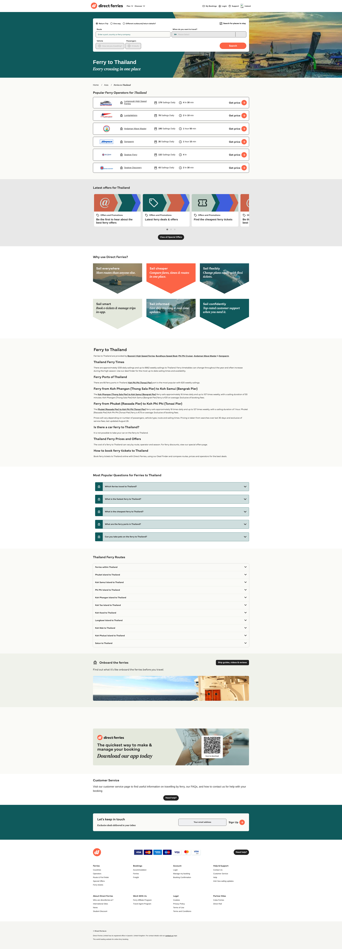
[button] (172, 486)
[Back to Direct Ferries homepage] (107, 6)
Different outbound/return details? (141, 23)
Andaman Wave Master (205, 356)
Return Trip (103, 23)
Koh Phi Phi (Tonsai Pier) (140, 383)
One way (117, 23)
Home (96, 85)
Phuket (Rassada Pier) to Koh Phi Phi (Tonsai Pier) (122, 409)
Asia (106, 85)
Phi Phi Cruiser (185, 356)
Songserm (224, 356)
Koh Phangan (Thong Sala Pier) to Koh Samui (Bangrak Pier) (127, 394)
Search (233, 45)
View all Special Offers (171, 237)
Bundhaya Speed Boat (167, 356)
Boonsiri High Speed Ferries (141, 356)
